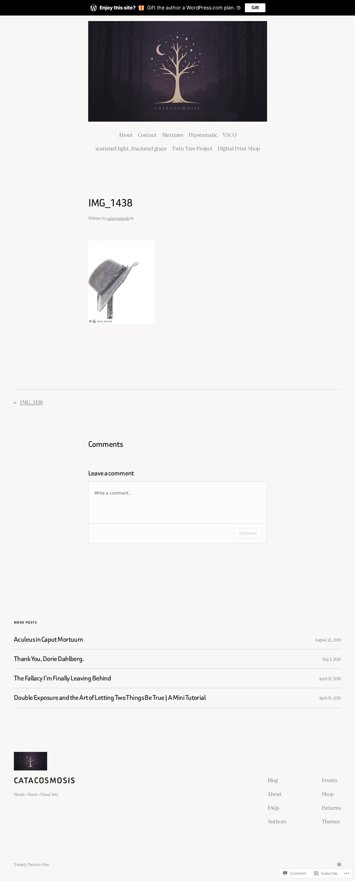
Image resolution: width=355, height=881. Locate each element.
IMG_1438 (31, 402)
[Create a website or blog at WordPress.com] (339, 864)
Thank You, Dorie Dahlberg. (49, 659)
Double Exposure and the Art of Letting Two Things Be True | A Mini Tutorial (110, 698)
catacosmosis (117, 218)
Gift (255, 7)
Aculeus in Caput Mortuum (48, 640)
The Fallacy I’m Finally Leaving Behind (62, 678)
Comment (248, 533)
